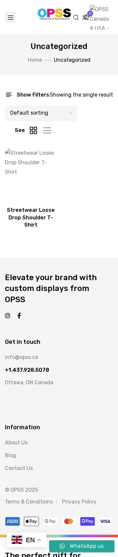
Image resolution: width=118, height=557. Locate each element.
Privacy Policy (79, 502)
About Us (16, 442)
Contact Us (19, 468)
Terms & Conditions (29, 502)
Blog (10, 455)
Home (35, 60)
